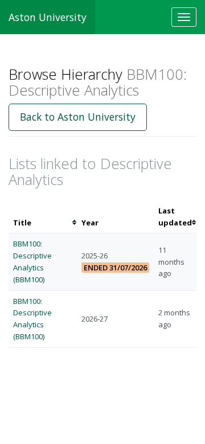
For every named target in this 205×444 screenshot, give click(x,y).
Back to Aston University (78, 117)
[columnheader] (43, 216)
